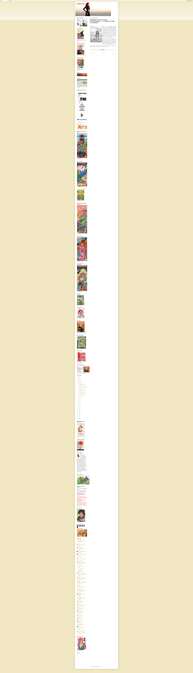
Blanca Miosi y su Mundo (81, 544)
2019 (78, 410)
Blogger (101, 666)
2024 (78, 379)
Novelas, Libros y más (81, 610)
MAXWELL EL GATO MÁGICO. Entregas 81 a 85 (82, 583)
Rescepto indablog (80, 618)
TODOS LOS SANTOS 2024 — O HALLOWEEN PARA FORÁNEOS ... (82, 384)
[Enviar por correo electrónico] (100, 49)
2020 (78, 409)
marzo (79, 402)
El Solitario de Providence (81, 577)
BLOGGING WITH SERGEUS (82, 551)
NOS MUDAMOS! (80, 552)
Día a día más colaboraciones (81, 559)
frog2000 (79, 585)
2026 (78, 376)
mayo (79, 400)
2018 (78, 411)
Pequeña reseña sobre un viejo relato (82, 605)
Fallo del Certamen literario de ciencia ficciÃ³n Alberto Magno (81, 627)
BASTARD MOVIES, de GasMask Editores (82, 549)
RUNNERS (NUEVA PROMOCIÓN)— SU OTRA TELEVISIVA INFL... (82, 394)
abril (79, 401)
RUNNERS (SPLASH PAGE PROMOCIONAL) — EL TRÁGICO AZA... (82, 390)
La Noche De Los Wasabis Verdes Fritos (81, 594)
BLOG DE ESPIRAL (80, 547)
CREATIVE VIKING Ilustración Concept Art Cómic (82, 562)
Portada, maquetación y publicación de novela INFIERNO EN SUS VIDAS (82, 574)
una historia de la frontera (81, 631)
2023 (78, 405)
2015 (78, 415)
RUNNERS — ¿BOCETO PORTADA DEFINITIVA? (82, 392)
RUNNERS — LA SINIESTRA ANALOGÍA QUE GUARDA (81, 632)
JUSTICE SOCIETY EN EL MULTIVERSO (81, 602)
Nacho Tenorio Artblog (81, 607)
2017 (78, 412)
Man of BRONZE (80, 601)
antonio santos (83, 453)
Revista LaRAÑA (80, 621)
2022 (78, 406)
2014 (78, 416)
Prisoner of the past (80, 615)
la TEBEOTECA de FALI (81, 597)
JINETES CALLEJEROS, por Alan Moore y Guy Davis (82, 587)
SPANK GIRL (81, 3)
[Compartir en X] (102, 49)
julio (79, 397)
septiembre (80, 396)
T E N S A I (79, 545)
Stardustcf (79, 626)
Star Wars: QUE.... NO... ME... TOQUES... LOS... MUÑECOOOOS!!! (81, 612)
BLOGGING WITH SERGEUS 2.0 (82, 555)
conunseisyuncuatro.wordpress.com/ (82, 558)
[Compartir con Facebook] (103, 49)
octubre (79, 382)
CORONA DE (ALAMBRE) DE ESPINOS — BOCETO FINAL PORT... (82, 387)
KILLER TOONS (80, 589)
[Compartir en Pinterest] (104, 49)
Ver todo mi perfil (79, 472)
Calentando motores (80, 595)
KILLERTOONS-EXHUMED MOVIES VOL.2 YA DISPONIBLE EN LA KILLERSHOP (82, 591)
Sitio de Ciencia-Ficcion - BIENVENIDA (81, 624)
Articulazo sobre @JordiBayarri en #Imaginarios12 (82, 598)
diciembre (80, 380)
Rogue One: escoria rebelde (81, 570)
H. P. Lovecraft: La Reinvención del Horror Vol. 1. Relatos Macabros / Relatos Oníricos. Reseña (82, 579)
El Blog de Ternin (80, 570)
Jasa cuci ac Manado (80, 608)
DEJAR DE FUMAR (80, 568)
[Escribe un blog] (101, 49)
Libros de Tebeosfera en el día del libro (82, 542)
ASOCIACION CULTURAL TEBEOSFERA (81, 541)
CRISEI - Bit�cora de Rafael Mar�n (82, 567)
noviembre (80, 381)
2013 (78, 417)
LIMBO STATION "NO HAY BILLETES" (81, 564)
